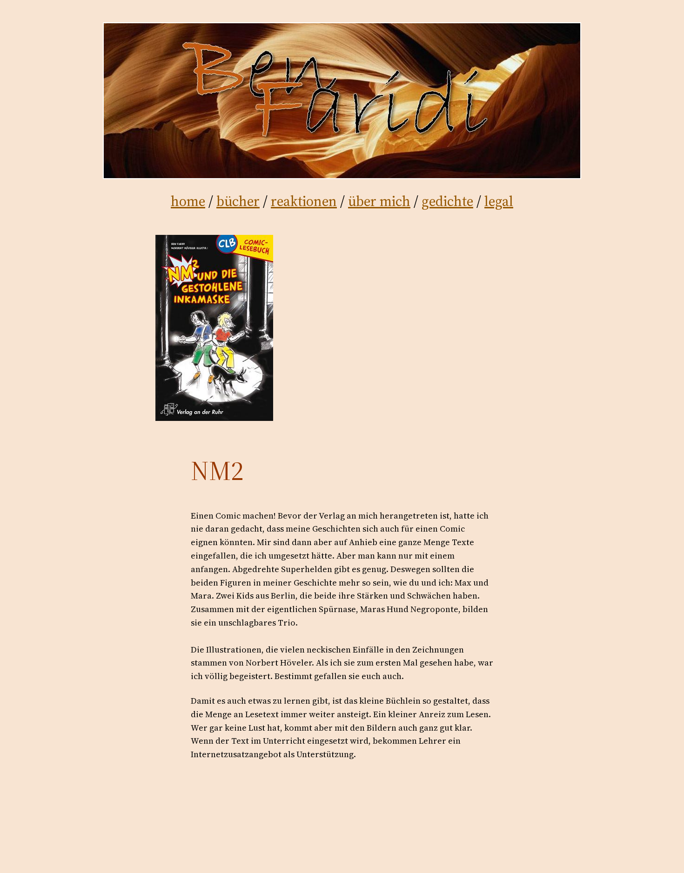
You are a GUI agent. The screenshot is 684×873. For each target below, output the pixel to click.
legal (498, 201)
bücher (238, 201)
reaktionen (304, 201)
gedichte (447, 201)
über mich (379, 201)
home (188, 201)
